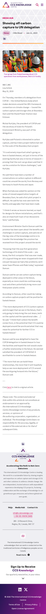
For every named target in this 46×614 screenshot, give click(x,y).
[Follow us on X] (26, 590)
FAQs (10, 507)
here (9, 387)
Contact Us (32, 507)
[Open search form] (37, 4)
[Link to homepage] (17, 4)
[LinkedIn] (23, 444)
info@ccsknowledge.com (23, 513)
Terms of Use (14, 604)
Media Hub (20, 507)
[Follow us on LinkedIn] (20, 590)
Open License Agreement (23, 608)
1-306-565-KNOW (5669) (23, 516)
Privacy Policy (31, 604)
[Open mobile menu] (42, 4)
